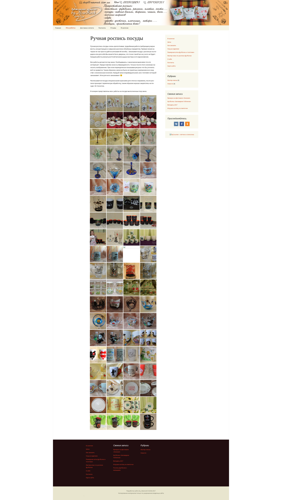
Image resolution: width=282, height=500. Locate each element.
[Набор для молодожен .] (115, 120)
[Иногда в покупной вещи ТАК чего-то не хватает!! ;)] (131, 371)
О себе (169, 59)
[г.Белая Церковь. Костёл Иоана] (98, 254)
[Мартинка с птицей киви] (98, 137)
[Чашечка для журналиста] (115, 321)
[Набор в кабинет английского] (131, 405)
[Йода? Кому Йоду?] (115, 371)
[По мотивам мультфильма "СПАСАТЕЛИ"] (98, 371)
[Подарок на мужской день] (148, 204)
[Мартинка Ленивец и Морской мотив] (115, 153)
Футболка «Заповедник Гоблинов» (179, 101)
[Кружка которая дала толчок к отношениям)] (98, 271)
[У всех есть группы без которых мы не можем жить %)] (98, 354)
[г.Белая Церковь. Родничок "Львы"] (131, 254)
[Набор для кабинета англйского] (131, 237)
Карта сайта (171, 66)
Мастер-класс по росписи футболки (179, 56)
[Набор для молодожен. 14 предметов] (98, 103)
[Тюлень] (148, 170)
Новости (170, 84)
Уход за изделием (173, 49)
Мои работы (70, 28)
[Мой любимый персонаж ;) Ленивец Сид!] (148, 254)
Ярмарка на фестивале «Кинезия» (178, 98)
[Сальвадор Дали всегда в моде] (148, 321)
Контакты (102, 28)
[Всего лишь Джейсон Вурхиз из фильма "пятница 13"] (98, 304)
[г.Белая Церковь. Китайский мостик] (115, 254)
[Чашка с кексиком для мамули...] (148, 371)
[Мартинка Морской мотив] (148, 153)
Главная (58, 28)
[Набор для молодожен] (131, 120)
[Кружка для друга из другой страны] (115, 204)
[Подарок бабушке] (148, 388)
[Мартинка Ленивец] (148, 137)
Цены (169, 42)
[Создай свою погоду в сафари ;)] (98, 204)
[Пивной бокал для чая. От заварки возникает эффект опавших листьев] (131, 271)
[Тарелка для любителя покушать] (115, 388)
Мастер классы (172, 80)
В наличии (124, 28)
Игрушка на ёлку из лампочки (177, 108)
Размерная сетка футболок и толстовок (180, 52)
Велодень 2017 (172, 105)
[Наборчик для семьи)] (115, 237)
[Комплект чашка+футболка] (131, 204)
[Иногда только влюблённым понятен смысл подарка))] (148, 304)
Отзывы (113, 28)
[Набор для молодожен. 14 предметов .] (98, 120)
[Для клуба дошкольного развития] (115, 405)
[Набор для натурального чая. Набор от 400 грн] (98, 287)
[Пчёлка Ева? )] (131, 354)
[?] (115, 271)
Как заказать (171, 45)
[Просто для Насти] (98, 388)
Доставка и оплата (87, 28)
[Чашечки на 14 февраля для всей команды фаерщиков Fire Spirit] (115, 220)
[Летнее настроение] (131, 187)
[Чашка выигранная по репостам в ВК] (115, 354)
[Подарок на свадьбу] (131, 388)
